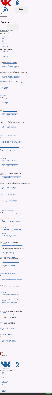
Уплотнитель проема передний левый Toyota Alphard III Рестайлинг (9, 322)
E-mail (1, 13)
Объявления (6, 23)
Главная (1, 23)
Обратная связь (4, 389)
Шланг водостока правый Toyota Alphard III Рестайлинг (7, 328)
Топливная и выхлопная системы (6, 381)
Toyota (10, 30)
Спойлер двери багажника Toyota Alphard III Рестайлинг (7, 210)
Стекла (2, 44)
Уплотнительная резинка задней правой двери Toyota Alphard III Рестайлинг (10, 247)
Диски (2, 39)
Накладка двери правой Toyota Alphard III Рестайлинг (7, 241)
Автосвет (3, 372)
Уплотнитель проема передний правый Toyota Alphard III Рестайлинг (9, 316)
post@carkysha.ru (13, 361)
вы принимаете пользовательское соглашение (31, 393)
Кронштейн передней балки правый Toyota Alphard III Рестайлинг (8, 273)
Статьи (15, 23)
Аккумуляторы (3, 37)
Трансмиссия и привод (5, 46)
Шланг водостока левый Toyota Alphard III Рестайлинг (7, 334)
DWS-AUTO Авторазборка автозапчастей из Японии (10, 63)
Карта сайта (3, 391)
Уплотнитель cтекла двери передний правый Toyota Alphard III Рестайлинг (10, 218)
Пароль (1, 15)
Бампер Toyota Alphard (3, 95)
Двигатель (3, 38)
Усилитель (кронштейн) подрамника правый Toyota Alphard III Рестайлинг (10, 283)
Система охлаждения (4, 43)
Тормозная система (4, 45)
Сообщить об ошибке (4, 390)
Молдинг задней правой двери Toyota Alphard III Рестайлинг (8, 121)
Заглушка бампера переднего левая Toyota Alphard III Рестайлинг (8, 71)
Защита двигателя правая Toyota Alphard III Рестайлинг (7, 310)
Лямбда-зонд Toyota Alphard (3, 61)
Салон (2, 42)
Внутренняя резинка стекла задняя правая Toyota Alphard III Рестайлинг (9, 147)
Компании (3, 23)
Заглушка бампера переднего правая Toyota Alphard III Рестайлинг (9, 81)
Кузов (7, 30)
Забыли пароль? (2, 17)
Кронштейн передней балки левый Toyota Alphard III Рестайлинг (8, 265)
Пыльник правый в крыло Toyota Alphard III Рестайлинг (7, 257)
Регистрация (6, 17)
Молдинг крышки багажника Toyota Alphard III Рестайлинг (7, 350)
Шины (2, 384)
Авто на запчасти (4, 36)
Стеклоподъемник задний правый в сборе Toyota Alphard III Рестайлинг (9, 182)
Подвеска (3, 41)
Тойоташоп (4, 136)
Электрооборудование (4, 47)
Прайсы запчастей (11, 23)
